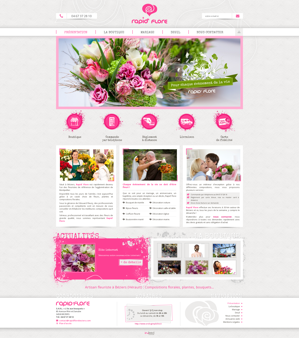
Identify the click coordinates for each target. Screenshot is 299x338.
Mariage (147, 32)
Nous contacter (210, 32)
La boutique (114, 32)
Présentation (75, 32)
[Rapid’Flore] (86, 165)
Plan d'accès (65, 323)
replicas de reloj (79, 223)
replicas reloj (65, 223)
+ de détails (131, 262)
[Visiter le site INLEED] (149, 333)
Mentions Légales (231, 322)
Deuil (175, 32)
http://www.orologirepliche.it (148, 323)
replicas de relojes (65, 146)
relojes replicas (81, 146)
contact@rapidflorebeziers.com (75, 320)
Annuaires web (232, 318)
